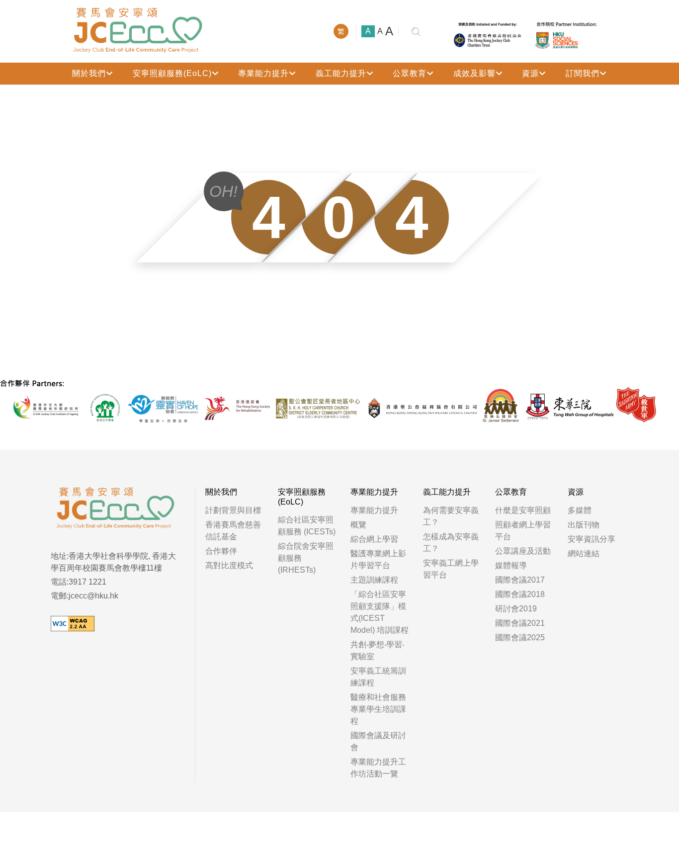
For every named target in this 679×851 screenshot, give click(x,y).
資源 (530, 73)
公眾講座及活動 (523, 551)
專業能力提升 (263, 73)
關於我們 (89, 73)
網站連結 (583, 553)
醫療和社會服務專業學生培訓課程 (378, 709)
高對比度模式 (229, 565)
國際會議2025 (520, 637)
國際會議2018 (520, 594)
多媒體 (580, 510)
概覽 (358, 524)
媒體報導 (511, 565)
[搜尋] (415, 31)
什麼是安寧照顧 (523, 510)
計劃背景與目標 (233, 510)
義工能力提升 (341, 73)
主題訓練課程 (374, 580)
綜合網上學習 (374, 539)
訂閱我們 (582, 73)
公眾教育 (409, 73)
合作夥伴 (221, 551)
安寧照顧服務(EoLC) (172, 73)
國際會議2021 (520, 623)
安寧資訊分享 (591, 539)
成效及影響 (474, 73)
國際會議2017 (520, 580)
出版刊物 (583, 524)
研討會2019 (516, 608)
